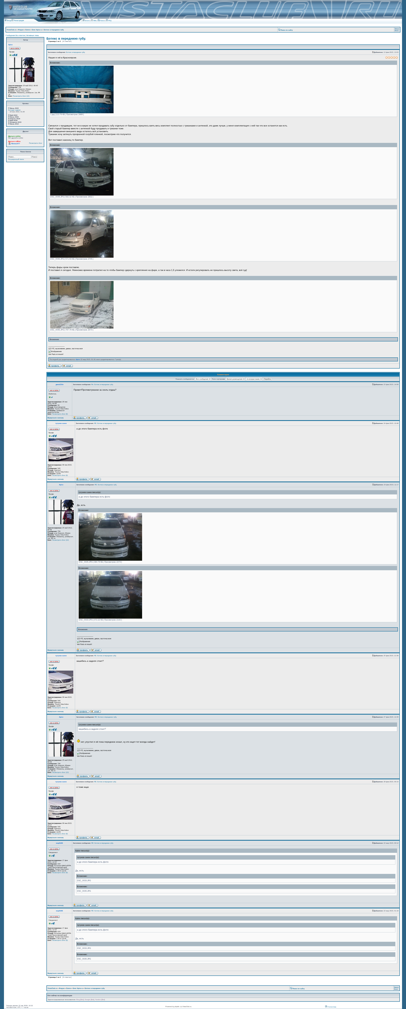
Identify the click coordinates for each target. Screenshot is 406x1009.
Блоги (87, 20)
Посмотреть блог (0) (60, 414)
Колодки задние (14, 110)
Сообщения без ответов (15, 35)
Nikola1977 (15, 143)
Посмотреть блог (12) (21, 96)
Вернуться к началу (56, 418)
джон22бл (59, 384)
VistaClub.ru (11, 30)
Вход (9, 20)
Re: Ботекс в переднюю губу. (102, 384)
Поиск (102, 20)
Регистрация (18, 20)
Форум (20, 30)
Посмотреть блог (35, 143)
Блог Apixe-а (37, 30)
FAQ (109, 20)
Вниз (397, 30)
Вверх (397, 29)
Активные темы (32, 35)
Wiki (95, 20)
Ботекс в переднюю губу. (54, 30)
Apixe (10, 45)
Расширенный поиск (16, 159)
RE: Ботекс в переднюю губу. (105, 423)
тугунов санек (61, 423)
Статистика (331, 1007)
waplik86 (59, 843)
